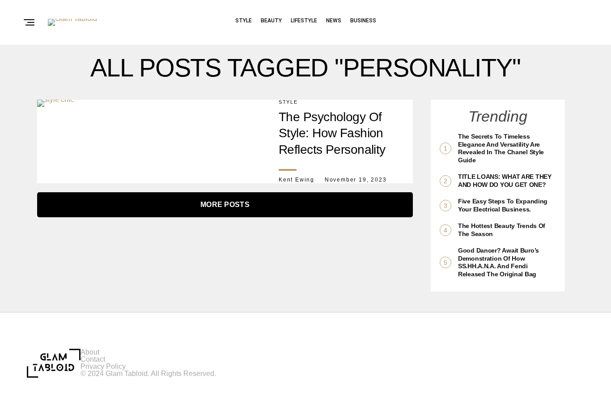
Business (363, 20)
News (333, 20)
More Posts (225, 204)
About (90, 352)
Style (243, 20)
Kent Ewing (296, 180)
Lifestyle (304, 20)
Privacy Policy (103, 366)
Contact (93, 359)
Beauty (271, 20)
